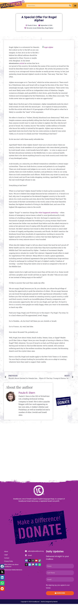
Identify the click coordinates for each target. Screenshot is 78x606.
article (21, 63)
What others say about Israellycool (11, 565)
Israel (34, 28)
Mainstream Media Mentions (13, 570)
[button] (75, 5)
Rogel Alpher (49, 28)
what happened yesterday (48, 212)
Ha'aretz (29, 28)
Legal (6, 555)
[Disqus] (39, 452)
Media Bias (40, 28)
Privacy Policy (8, 561)
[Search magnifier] (70, 5)
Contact (6, 558)
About (6, 551)
